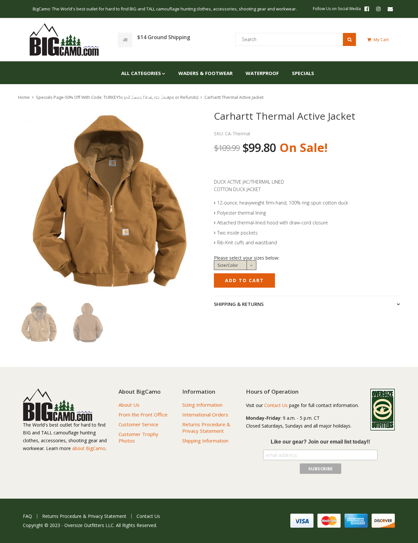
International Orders (205, 414)
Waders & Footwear (205, 73)
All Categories (141, 73)
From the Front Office (143, 414)
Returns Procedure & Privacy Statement (206, 427)
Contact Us (276, 405)
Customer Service (138, 424)
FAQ (27, 516)
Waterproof (262, 73)
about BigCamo (88, 448)
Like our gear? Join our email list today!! (320, 442)
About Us (129, 404)
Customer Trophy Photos (138, 437)
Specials (303, 73)
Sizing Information (202, 404)
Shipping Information (205, 440)
